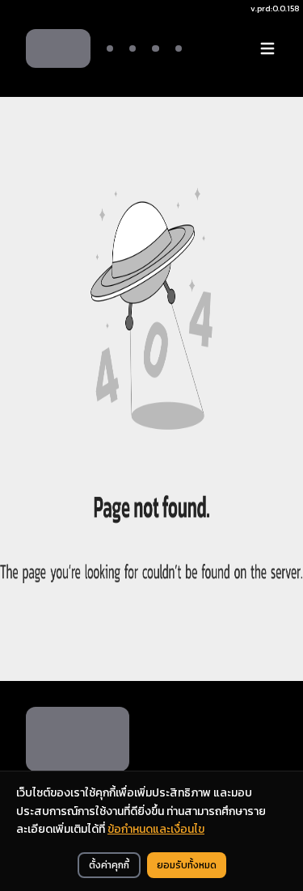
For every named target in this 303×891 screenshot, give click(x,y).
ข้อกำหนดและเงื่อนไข (155, 829)
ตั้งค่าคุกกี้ (109, 865)
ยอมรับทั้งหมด (187, 865)
